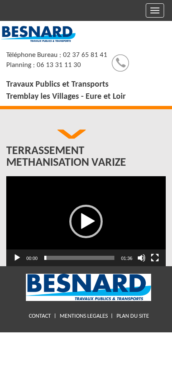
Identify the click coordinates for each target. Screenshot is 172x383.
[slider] (79, 258)
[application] (86, 221)
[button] (86, 221)
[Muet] (141, 258)
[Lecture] (17, 258)
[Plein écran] (155, 258)
